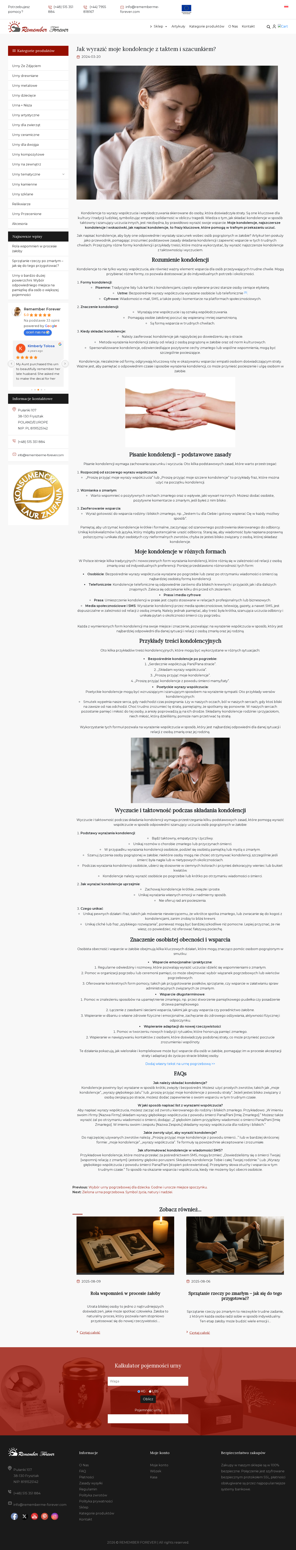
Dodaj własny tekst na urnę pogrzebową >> (180, 1064)
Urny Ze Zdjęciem (26, 66)
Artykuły (178, 26)
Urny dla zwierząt (26, 125)
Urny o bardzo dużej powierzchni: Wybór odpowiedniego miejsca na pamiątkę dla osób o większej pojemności (35, 285)
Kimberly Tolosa (41, 346)
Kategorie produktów (206, 26)
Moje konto (159, 1465)
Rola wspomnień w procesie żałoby (34, 248)
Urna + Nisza (22, 105)
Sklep (158, 26)
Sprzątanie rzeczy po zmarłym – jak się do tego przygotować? (37, 263)
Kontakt (248, 26)
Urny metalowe (24, 86)
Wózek (155, 1471)
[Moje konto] (274, 26)
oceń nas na (35, 332)
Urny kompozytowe (28, 154)
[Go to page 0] (31, 389)
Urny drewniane (25, 76)
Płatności (86, 1477)
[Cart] (283, 26)
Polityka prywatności (96, 1501)
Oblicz (148, 1399)
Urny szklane (22, 194)
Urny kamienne (24, 184)
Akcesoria (19, 224)
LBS (155, 1391)
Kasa (153, 1477)
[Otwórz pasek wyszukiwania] (269, 26)
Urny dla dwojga (25, 145)
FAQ (82, 1471)
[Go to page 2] (38, 390)
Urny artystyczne (25, 115)
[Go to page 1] (35, 389)
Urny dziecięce (24, 95)
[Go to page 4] (44, 389)
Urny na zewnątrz (26, 164)
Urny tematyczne (26, 174)
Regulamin (88, 1489)
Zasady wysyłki (90, 1483)
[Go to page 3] (41, 389)
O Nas (233, 26)
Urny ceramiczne (25, 135)
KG (143, 1391)
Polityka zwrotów (93, 1495)
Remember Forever (42, 309)
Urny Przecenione (26, 214)
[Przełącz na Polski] (286, 6)
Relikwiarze (21, 204)
